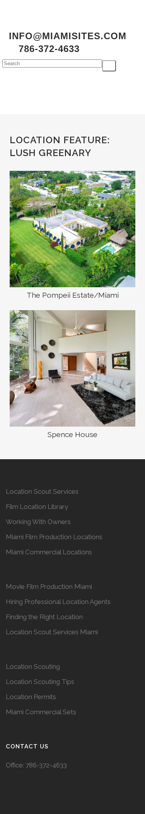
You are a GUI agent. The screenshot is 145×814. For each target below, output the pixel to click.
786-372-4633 (46, 765)
